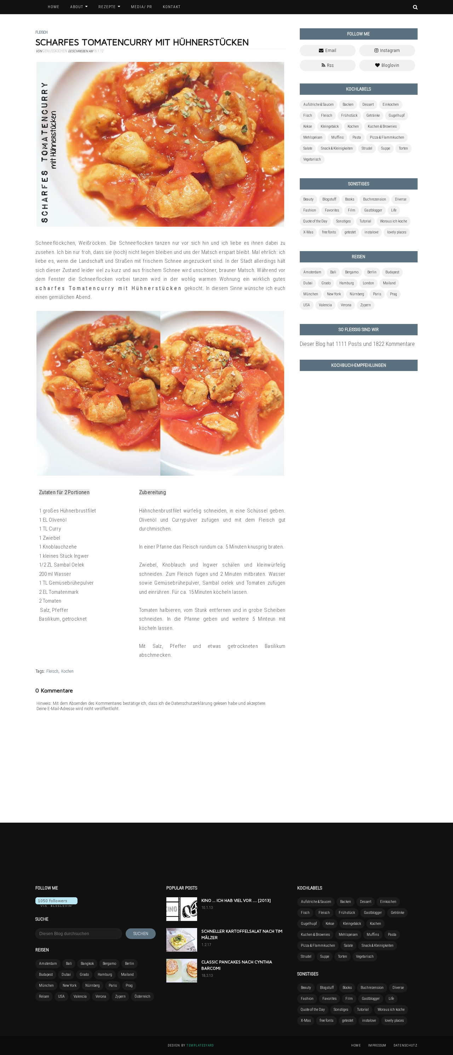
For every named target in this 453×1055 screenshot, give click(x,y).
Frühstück (349, 115)
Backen (348, 104)
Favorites (332, 210)
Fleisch (52, 671)
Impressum (377, 1045)
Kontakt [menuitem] (171, 7)
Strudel (367, 148)
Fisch (307, 115)
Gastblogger (373, 210)
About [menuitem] (76, 7)
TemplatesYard (200, 1045)
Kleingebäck (330, 126)
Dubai (307, 283)
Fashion (309, 210)
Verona (346, 305)
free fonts (329, 232)
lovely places (396, 232)
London (368, 283)
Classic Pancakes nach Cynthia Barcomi (236, 965)
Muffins (337, 137)
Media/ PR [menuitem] (141, 7)
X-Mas (308, 232)
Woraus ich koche (393, 221)
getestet (350, 232)
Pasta (356, 137)
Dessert (368, 104)
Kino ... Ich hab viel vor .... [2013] (236, 900)
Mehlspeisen (312, 137)
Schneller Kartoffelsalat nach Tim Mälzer (241, 934)
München (310, 294)
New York (334, 294)
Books (349, 199)
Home (356, 1045)
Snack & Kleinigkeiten (337, 148)
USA (306, 305)
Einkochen (391, 104)
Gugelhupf (397, 115)
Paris (377, 294)
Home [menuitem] (53, 7)
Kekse (307, 126)
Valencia (325, 305)
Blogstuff (329, 199)
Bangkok (87, 963)
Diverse (400, 199)
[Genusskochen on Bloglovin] (56, 905)
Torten (403, 148)
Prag (393, 294)
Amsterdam (312, 272)
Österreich (142, 996)
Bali (333, 272)
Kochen (67, 671)
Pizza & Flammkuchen (387, 137)
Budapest (392, 272)
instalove (371, 232)
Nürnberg (357, 294)
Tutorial (365, 221)
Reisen (44, 996)
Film (351, 210)
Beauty (308, 199)
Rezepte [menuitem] (107, 7)
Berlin (372, 272)
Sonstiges (343, 221)
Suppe (385, 148)
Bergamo (352, 272)
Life (393, 210)
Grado (326, 283)
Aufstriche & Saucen (318, 104)
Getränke (373, 115)
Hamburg (346, 283)
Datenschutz (406, 1045)
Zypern (365, 305)
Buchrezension (374, 199)
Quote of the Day (315, 221)
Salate (307, 148)
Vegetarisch (312, 159)
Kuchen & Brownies (382, 126)
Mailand (389, 283)
